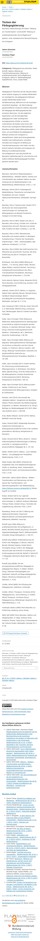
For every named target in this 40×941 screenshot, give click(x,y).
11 (12, 895)
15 (21, 895)
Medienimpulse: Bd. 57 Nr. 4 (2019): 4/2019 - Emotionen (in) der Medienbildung (21, 839)
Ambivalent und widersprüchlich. (17, 836)
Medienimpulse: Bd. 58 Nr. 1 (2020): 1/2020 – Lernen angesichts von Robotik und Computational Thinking (20, 889)
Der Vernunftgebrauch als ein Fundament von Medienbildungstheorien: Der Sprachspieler (21, 778)
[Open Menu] (2, 2)
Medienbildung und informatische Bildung (18, 845)
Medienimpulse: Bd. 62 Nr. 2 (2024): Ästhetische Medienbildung (21, 802)
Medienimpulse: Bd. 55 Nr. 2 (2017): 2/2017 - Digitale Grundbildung (22, 879)
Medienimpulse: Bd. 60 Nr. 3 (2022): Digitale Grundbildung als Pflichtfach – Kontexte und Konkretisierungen (21, 784)
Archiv (11, 7)
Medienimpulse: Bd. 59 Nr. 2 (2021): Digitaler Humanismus (19, 832)
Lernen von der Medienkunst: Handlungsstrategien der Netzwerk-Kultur (20, 807)
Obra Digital (18, 934)
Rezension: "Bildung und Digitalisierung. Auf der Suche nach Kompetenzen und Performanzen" (19, 861)
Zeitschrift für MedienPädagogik (20, 936)
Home (4, 7)
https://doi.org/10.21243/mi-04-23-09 (19, 63)
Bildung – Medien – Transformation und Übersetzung (20, 763)
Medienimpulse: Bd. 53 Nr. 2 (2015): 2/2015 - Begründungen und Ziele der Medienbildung (22, 848)
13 (16, 895)
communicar (11, 932)
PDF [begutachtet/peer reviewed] (16, 633)
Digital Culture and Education (23, 932)
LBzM (12, 934)
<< (3, 895)
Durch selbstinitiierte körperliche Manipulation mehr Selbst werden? (21, 751)
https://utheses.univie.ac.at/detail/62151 (16, 488)
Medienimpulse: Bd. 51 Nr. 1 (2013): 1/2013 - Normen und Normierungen (21, 822)
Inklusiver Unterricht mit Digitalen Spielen (21, 876)
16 (23, 895)
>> (26, 895)
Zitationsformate (9, 668)
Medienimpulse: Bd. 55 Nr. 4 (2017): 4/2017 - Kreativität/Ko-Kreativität (22, 855)
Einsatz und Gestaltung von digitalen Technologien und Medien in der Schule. (21, 884)
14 (19, 895)
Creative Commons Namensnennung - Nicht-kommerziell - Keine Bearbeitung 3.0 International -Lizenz (17, 711)
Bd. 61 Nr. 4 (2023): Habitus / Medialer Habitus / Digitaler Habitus (17, 10)
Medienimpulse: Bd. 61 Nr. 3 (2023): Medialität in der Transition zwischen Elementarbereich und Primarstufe (19, 744)
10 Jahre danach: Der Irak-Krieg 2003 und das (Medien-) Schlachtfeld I (20, 818)
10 (10, 895)
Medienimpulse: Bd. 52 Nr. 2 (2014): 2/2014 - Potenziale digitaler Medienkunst (21, 811)
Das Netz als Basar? (24, 829)
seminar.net (25, 934)
